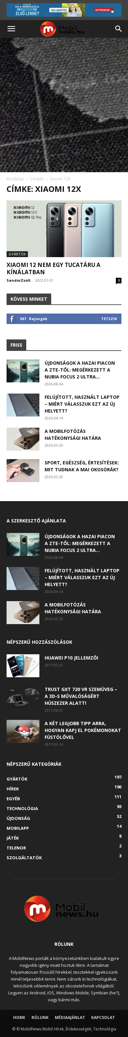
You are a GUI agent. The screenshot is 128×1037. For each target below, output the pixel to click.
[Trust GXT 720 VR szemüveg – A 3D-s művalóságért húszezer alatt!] (23, 697)
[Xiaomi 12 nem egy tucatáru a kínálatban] (64, 228)
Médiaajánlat (70, 1017)
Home (19, 1017)
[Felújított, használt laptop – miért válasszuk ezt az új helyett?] (23, 405)
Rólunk (40, 1017)
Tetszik (109, 318)
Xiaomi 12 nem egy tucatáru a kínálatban (53, 268)
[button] (11, 29)
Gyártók (17, 254)
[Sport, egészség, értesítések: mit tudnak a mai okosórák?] (23, 470)
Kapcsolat (103, 1017)
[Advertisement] (64, 105)
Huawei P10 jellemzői (71, 658)
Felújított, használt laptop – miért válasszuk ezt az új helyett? (82, 404)
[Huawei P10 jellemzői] (23, 665)
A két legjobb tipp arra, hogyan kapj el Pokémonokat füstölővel (83, 730)
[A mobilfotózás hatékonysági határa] (23, 439)
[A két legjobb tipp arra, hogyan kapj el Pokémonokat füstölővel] (23, 731)
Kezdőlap (15, 179)
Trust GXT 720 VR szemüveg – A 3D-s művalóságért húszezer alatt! (81, 696)
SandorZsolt (19, 280)
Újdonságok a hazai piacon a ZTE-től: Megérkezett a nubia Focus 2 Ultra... (80, 370)
